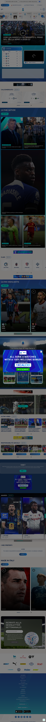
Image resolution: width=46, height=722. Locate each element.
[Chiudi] (41, 352)
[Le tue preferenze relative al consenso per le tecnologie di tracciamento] (44, 720)
